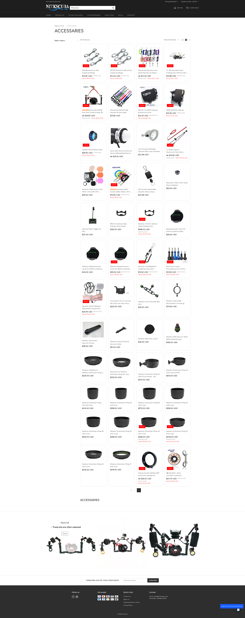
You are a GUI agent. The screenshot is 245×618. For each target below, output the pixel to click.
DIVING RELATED (76, 15)
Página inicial (59, 26)
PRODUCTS (59, 15)
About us (126, 599)
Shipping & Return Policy (131, 602)
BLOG (120, 15)
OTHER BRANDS (94, 15)
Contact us (126, 596)
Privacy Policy (127, 605)
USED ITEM (109, 15)
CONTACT (131, 15)
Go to (65, 534)
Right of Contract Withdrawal (231, 606)
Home (48, 15)
